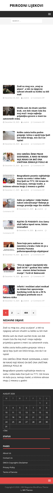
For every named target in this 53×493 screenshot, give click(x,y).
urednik (26, 98)
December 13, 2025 (12, 301)
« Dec (5, 430)
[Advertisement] (26, 55)
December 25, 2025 (12, 165)
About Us (7, 453)
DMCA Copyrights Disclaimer (15, 462)
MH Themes (28, 490)
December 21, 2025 (12, 190)
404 (26, 312)
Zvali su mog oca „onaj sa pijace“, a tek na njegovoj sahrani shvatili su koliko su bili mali (33, 90)
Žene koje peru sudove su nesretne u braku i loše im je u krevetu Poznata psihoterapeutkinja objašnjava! (32, 247)
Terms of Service (10, 472)
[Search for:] (26, 20)
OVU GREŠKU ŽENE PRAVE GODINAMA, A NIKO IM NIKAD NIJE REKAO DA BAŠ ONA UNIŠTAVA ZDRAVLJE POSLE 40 (32, 158)
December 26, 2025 (12, 144)
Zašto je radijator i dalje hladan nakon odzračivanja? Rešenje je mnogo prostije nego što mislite (33, 203)
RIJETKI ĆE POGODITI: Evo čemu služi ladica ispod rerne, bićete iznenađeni (33, 224)
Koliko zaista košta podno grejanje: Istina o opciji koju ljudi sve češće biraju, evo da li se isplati (33, 136)
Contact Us (8, 458)
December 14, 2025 (26, 230)
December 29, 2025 (12, 98)
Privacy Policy (9, 467)
